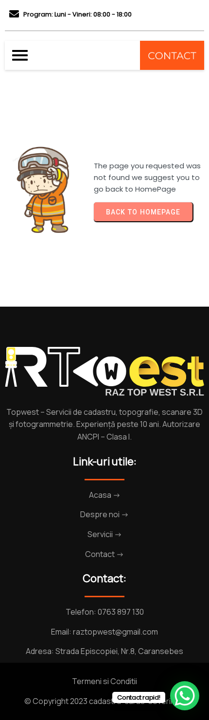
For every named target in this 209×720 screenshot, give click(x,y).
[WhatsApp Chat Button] (184, 695)
